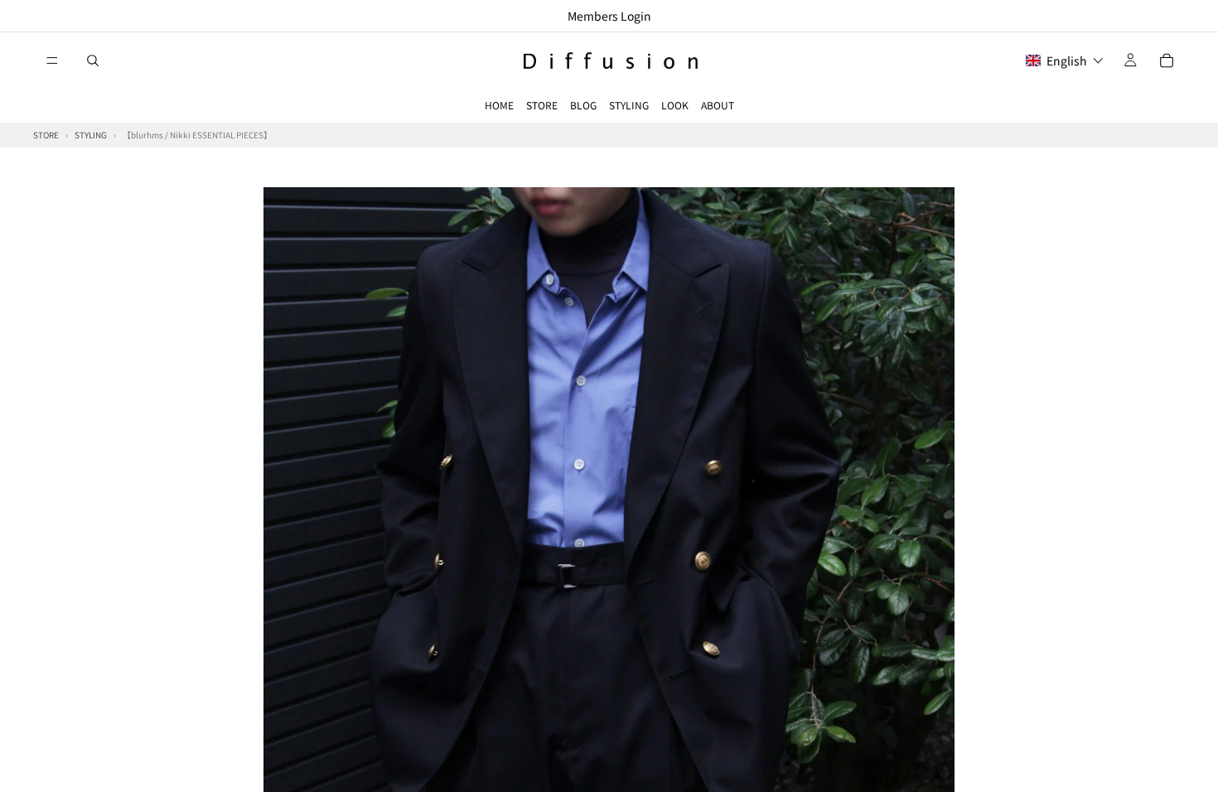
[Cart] (1166, 60)
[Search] (93, 60)
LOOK (675, 105)
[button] (1064, 60)
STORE (542, 105)
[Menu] (52, 60)
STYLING (629, 105)
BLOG (583, 105)
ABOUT (717, 105)
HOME (499, 105)
